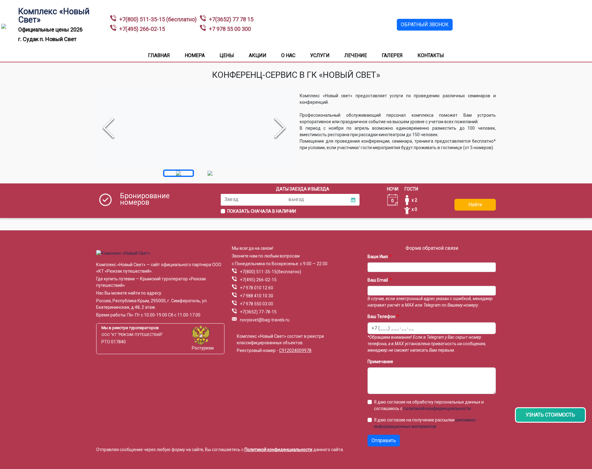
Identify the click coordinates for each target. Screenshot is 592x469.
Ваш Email (378, 280)
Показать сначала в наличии (261, 211)
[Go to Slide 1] (178, 173)
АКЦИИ (257, 55)
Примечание (380, 361)
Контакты (430, 55)
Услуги (320, 55)
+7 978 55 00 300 (230, 29)
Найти (475, 204)
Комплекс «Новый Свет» (53, 15)
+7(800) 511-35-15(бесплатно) (270, 271)
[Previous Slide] (108, 128)
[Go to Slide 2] (210, 173)
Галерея (392, 55)
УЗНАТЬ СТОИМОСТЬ (550, 415)
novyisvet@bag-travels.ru (265, 319)
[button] (194, 128)
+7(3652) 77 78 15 (231, 19)
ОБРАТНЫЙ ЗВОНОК (425, 24)
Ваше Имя (378, 256)
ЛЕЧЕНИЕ (355, 55)
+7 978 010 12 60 (256, 287)
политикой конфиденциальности (437, 408)
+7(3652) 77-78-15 (258, 311)
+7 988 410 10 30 (256, 295)
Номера (195, 55)
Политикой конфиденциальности (278, 449)
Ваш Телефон (381, 316)
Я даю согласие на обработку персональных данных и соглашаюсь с (429, 405)
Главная (159, 55)
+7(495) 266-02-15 (142, 29)
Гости (411, 188)
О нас (288, 55)
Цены (227, 55)
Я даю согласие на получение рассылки (425, 423)
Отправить (384, 440)
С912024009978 (295, 350)
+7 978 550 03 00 (256, 303)
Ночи (392, 188)
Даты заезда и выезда (302, 188)
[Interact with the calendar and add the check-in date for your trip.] (353, 200)
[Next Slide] (280, 128)
